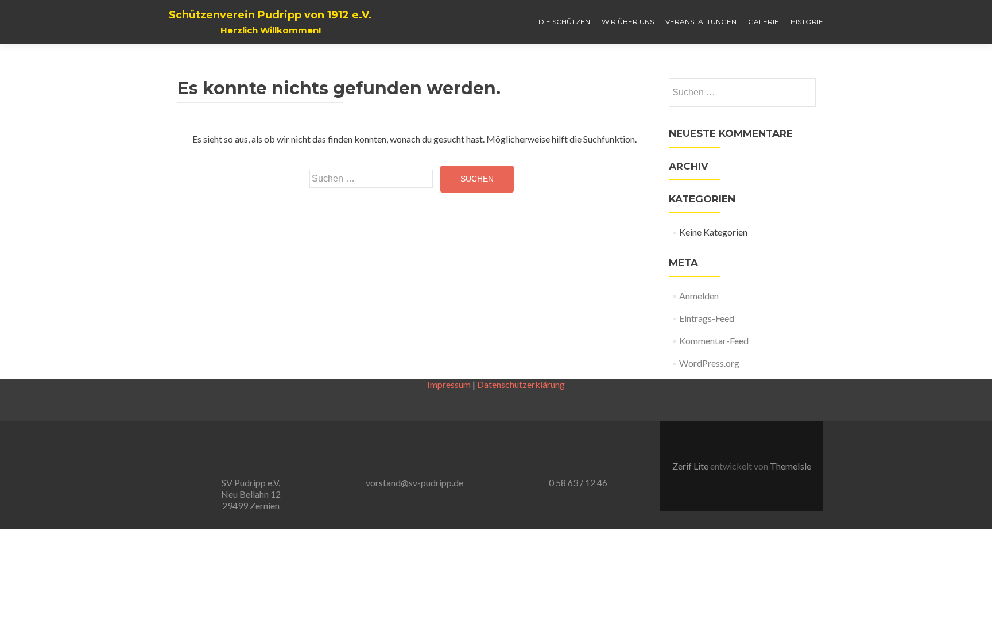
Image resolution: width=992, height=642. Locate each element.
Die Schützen (564, 21)
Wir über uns (628, 21)
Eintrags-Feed (706, 318)
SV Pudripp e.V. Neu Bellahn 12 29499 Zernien (251, 494)
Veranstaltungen (701, 21)
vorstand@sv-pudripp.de (414, 482)
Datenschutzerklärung (521, 384)
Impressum (449, 384)
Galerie (763, 21)
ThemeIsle (790, 465)
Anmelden (699, 295)
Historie (806, 21)
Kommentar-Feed (714, 340)
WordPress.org (709, 362)
